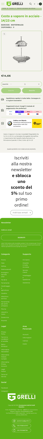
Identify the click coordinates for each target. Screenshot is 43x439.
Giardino (4, 293)
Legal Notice (3, 370)
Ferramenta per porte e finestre (4, 304)
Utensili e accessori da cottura (26, 8)
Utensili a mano (4, 313)
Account (25, 334)
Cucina (11, 8)
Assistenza (26, 283)
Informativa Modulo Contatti (4, 357)
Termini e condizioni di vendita (4, 339)
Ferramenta (4, 283)
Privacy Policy (3, 333)
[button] (30, 4)
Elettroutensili (4, 269)
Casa (2, 263)
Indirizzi (25, 341)
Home (4, 8)
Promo (3, 260)
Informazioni (26, 337)
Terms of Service (4, 375)
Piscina (3, 309)
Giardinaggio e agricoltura (4, 288)
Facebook (4, 388)
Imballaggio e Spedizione (26, 277)
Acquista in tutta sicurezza (26, 265)
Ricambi (4, 320)
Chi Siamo (26, 260)
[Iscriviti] (30, 212)
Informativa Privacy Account (4, 364)
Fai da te (4, 280)
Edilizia (3, 266)
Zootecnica (4, 317)
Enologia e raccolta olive (4, 274)
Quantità (5, 84)
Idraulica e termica (4, 297)
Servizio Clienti (25, 271)
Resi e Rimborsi (4, 345)
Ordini (25, 344)
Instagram (4, 391)
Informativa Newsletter (4, 350)
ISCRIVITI (21, 237)
